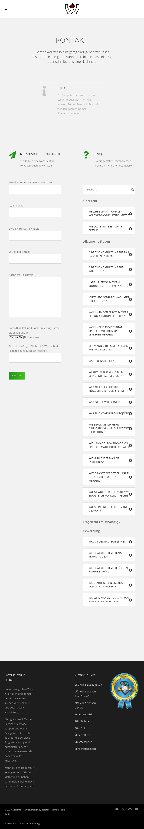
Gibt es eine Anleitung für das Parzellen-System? (109, 254)
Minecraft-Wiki (83, 714)
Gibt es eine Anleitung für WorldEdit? (106, 269)
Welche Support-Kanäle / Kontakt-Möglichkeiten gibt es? (110, 213)
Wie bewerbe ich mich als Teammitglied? (105, 554)
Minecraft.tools (83, 735)
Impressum (10, 823)
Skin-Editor (81, 728)
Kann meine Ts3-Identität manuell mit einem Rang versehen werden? (105, 330)
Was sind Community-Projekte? (109, 413)
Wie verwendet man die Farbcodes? (104, 460)
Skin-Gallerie (82, 721)
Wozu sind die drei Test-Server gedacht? (109, 508)
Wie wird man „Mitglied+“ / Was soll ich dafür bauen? (109, 599)
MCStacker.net (83, 742)
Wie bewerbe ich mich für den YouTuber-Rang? (108, 569)
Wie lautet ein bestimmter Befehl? (106, 228)
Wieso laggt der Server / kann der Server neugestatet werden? (109, 476)
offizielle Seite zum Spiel (89, 684)
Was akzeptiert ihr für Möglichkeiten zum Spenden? (108, 388)
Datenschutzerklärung (29, 823)
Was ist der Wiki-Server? (104, 402)
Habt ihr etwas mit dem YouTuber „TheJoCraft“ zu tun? (109, 284)
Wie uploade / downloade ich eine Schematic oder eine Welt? (109, 445)
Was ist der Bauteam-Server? (108, 541)
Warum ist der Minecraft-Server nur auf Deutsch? (106, 373)
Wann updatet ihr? (101, 360)
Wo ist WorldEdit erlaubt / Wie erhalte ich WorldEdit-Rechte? (109, 493)
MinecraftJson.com (86, 748)
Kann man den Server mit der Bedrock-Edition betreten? (108, 314)
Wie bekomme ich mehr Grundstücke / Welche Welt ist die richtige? (109, 428)
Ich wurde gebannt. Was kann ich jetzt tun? (109, 299)
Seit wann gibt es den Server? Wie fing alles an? (108, 347)
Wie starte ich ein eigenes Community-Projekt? (106, 584)
